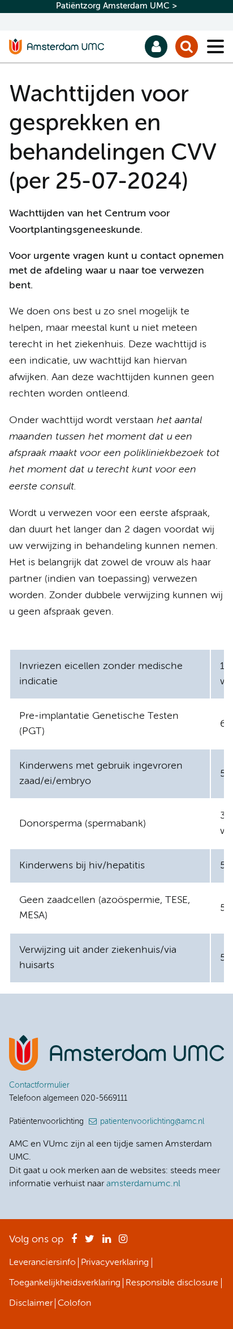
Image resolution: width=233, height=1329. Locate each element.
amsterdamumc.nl (143, 1184)
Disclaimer (31, 1303)
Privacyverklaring (115, 1262)
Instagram (123, 1242)
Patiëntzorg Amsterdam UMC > (116, 6)
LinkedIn (106, 1242)
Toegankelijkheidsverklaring (64, 1283)
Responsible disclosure (172, 1283)
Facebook (74, 1242)
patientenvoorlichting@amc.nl (152, 1122)
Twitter (89, 1242)
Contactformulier (39, 1085)
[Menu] (215, 46)
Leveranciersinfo (42, 1262)
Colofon (74, 1303)
